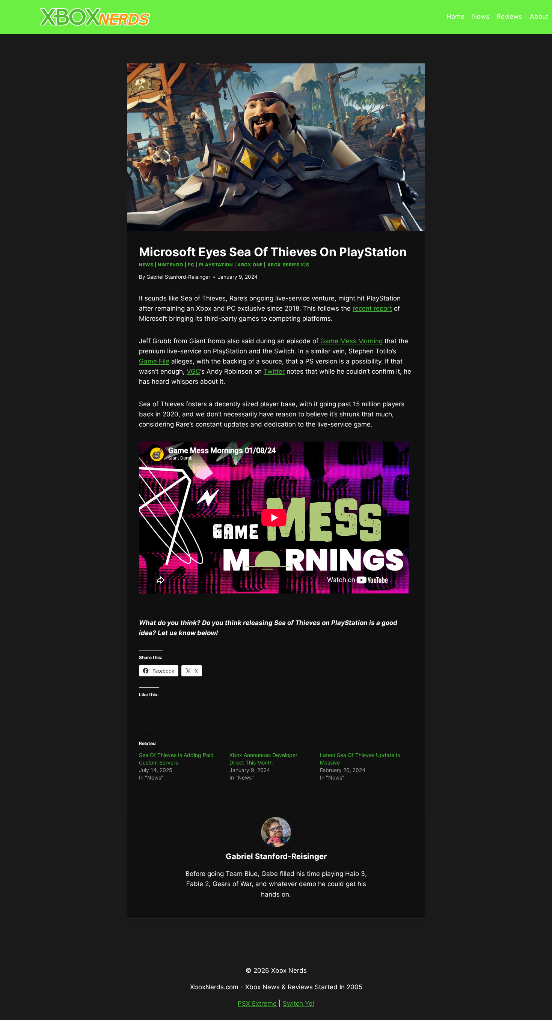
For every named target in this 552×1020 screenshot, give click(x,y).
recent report (372, 308)
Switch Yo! (298, 1003)
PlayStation (216, 264)
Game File (154, 361)
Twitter (274, 371)
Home (455, 16)
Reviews (509, 16)
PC (191, 264)
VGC (193, 371)
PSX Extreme (257, 1003)
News (480, 16)
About (539, 16)
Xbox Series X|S (288, 264)
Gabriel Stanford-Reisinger (178, 277)
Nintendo (170, 264)
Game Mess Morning (351, 341)
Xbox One (250, 264)
